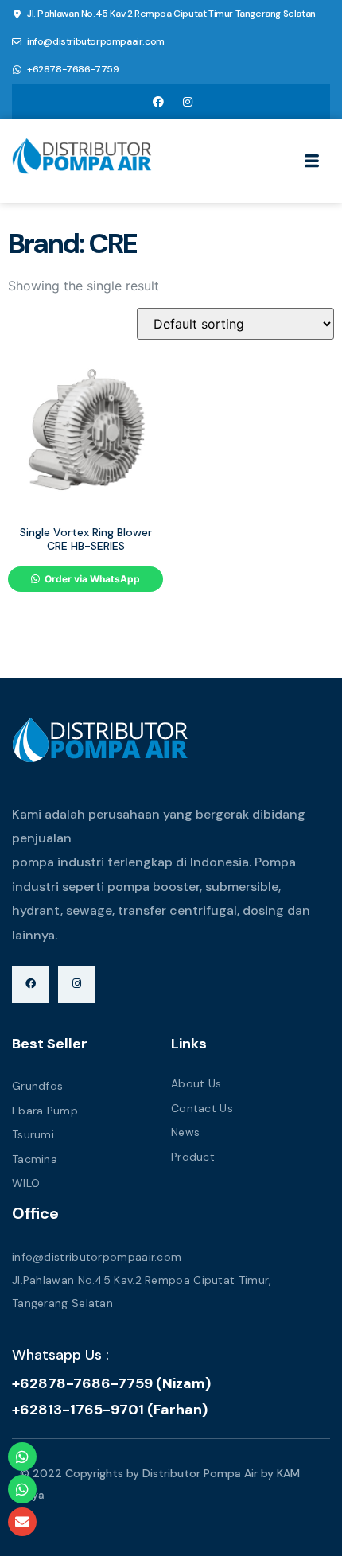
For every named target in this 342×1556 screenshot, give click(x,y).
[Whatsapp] (22, 1456)
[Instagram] (187, 101)
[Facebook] (158, 101)
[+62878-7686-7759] (16, 70)
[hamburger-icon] (312, 163)
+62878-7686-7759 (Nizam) (111, 1383)
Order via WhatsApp (91, 579)
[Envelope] (22, 1521)
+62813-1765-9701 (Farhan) (110, 1409)
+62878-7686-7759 (73, 69)
